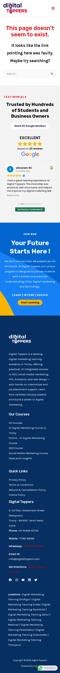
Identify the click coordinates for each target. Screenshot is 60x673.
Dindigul (24, 599)
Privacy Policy (17, 479)
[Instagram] (16, 579)
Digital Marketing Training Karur (28, 614)
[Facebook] (10, 579)
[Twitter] (35, 579)
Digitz (36, 666)
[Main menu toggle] (53, 8)
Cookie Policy (17, 494)
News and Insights (20, 458)
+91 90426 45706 (33, 546)
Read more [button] (13, 195)
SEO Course (16, 448)
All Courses (15, 422)
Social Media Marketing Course (28, 453)
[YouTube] (23, 579)
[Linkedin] (29, 579)
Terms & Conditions (21, 484)
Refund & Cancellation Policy (27, 489)
